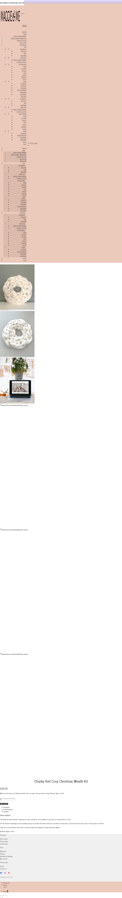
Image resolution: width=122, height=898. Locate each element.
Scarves (23, 77)
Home (24, 81)
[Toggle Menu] (25, 28)
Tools (24, 142)
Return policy (4, 839)
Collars (23, 68)
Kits (25, 47)
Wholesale (3, 851)
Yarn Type (23, 58)
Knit (25, 53)
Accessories (22, 64)
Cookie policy (4, 844)
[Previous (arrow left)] (0, 897)
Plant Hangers (21, 90)
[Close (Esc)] (5, 895)
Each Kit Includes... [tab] (8, 809)
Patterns (23, 96)
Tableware (23, 92)
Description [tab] (6, 807)
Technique (23, 49)
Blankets (23, 84)
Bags (24, 66)
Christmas (23, 94)
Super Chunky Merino (19, 36)
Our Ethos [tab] (6, 811)
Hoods (24, 75)
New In (24, 32)
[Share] (4, 895)
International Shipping (6, 856)
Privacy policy (4, 841)
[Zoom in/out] (0, 895)
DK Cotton (23, 43)
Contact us (3, 868)
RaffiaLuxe (23, 45)
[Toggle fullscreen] (2, 895)
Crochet (23, 51)
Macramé (23, 56)
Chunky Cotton (21, 40)
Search (22, 13)
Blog (24, 144)
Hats (24, 73)
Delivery (2, 854)
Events (2, 866)
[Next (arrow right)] (2, 897)
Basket (5, 891)
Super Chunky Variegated (18, 38)
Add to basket (4, 803)
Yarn (24, 34)
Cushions (23, 86)
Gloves (24, 71)
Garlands (23, 88)
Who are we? (4, 859)
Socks (24, 79)
